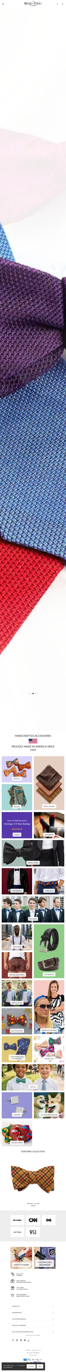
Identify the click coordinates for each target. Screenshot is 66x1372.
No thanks (48, 708)
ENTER (48, 695)
